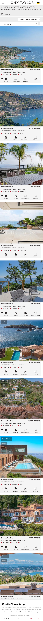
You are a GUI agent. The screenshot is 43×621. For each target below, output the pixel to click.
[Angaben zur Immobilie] (2, 78)
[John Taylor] (21, 2)
